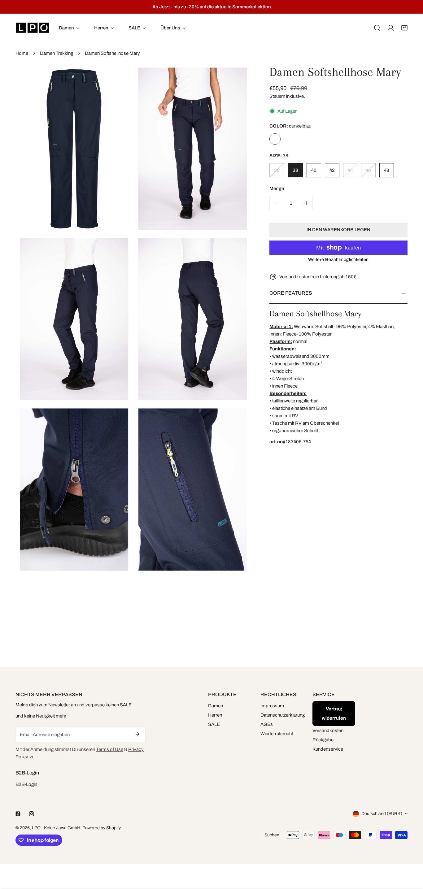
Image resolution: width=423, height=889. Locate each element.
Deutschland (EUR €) (381, 813)
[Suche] (377, 28)
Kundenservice (327, 749)
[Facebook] (18, 813)
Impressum (272, 705)
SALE (214, 724)
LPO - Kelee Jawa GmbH (56, 828)
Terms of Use (109, 749)
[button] (404, 28)
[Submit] (137, 734)
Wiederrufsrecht (276, 733)
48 (386, 170)
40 (313, 170)
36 (277, 170)
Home (21, 53)
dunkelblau (275, 139)
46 (368, 170)
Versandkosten (327, 730)
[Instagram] (31, 813)
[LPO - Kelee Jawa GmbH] (32, 27)
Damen (215, 705)
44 (350, 170)
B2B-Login (26, 784)
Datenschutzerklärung (282, 715)
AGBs (266, 724)
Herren (215, 715)
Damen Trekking (56, 53)
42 (332, 170)
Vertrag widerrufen (334, 713)
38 (295, 170)
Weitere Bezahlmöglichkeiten (338, 259)
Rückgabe (323, 739)
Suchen (271, 835)
